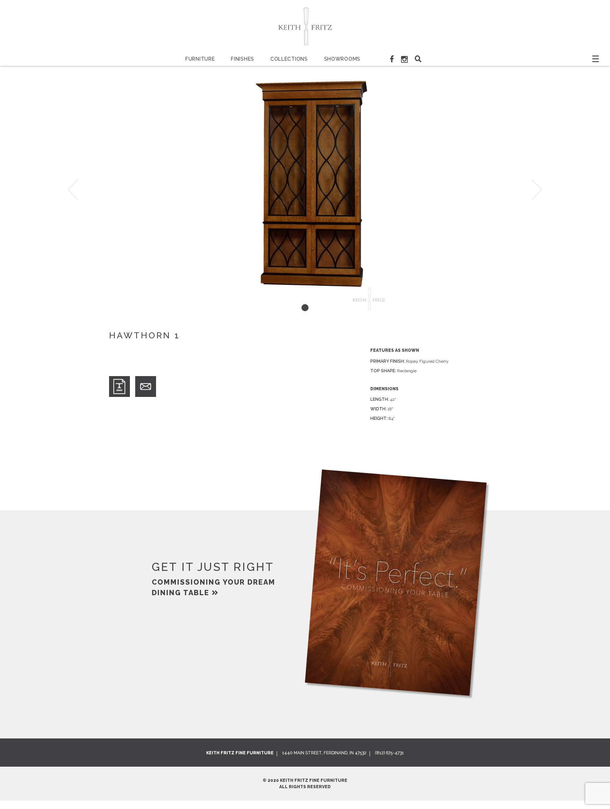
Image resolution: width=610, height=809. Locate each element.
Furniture (200, 59)
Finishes (242, 59)
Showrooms (342, 59)
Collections (289, 59)
